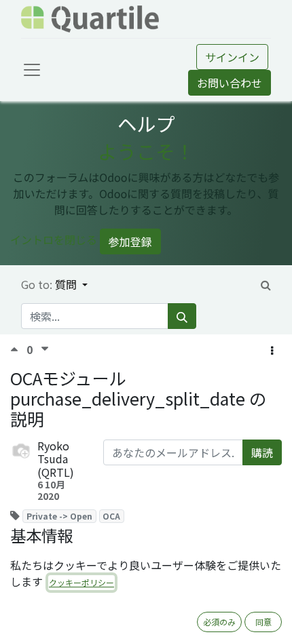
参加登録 (130, 241)
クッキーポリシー (81, 582)
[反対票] (45, 349)
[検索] (182, 316)
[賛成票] (18, 349)
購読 (262, 452)
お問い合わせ (229, 83)
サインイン (232, 57)
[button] (272, 350)
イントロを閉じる (53, 240)
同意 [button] (263, 621)
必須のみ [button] (219, 621)
